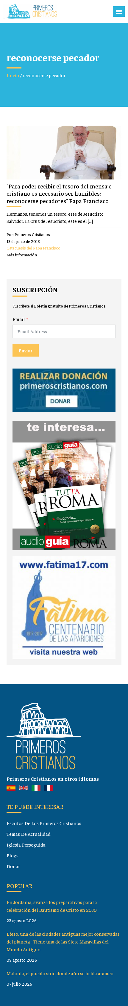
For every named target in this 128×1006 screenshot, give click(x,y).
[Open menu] (119, 11)
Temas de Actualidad (29, 834)
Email (19, 319)
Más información (22, 254)
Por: (28, 234)
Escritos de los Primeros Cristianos (44, 823)
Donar (13, 866)
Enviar (25, 350)
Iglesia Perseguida (26, 844)
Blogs (12, 855)
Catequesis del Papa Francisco (33, 247)
